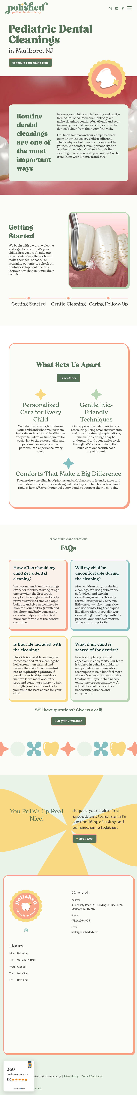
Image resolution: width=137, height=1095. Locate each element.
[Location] (122, 8)
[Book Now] (116, 8)
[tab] (29, 302)
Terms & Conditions (92, 1076)
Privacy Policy (71, 1076)
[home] (26, 8)
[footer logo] (25, 906)
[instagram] (26, 930)
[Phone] (110, 8)
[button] (129, 8)
